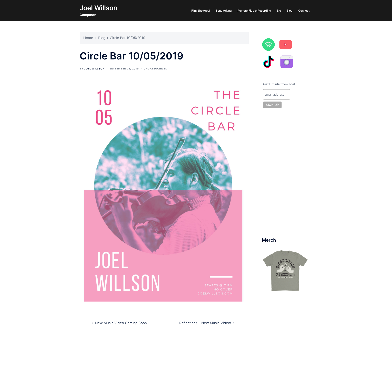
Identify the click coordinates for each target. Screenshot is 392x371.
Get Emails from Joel (279, 84)
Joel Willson (98, 8)
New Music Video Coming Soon (121, 323)
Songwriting (224, 10)
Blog (290, 10)
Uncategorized (155, 68)
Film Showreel (200, 10)
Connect (304, 10)
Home (88, 38)
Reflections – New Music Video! (205, 323)
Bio (279, 10)
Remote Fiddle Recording (254, 10)
